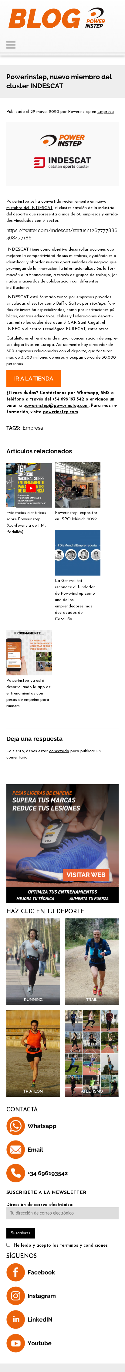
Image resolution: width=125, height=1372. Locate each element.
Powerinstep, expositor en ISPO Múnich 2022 (76, 516)
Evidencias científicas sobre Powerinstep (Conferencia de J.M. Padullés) (26, 522)
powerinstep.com (60, 412)
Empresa (105, 112)
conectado (59, 751)
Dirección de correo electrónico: (39, 1205)
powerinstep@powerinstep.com (56, 406)
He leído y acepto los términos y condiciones (61, 1245)
